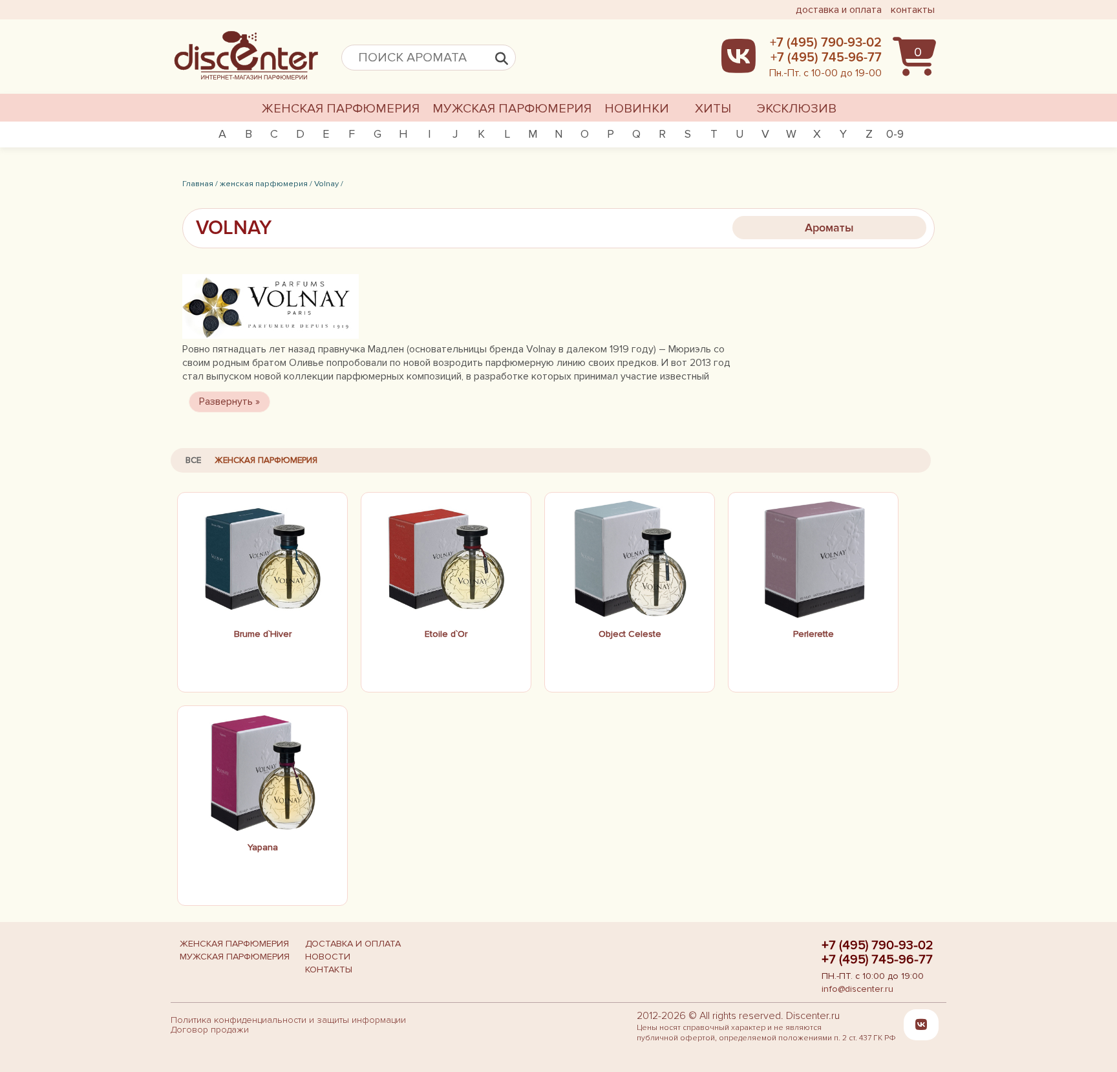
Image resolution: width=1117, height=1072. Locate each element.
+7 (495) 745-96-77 (877, 959)
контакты (913, 9)
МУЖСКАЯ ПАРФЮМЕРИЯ (511, 108)
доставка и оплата (839, 9)
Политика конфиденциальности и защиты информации (288, 1019)
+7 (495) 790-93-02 (877, 945)
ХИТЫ (713, 108)
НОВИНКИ (636, 108)
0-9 (895, 134)
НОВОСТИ (327, 956)
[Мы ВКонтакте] (921, 1025)
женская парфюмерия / (266, 183)
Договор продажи (210, 1029)
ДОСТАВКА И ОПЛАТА (353, 943)
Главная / (200, 183)
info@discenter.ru (857, 988)
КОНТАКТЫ (328, 969)
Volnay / (328, 183)
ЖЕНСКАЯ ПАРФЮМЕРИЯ (341, 108)
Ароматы (829, 227)
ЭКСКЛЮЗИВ (796, 108)
